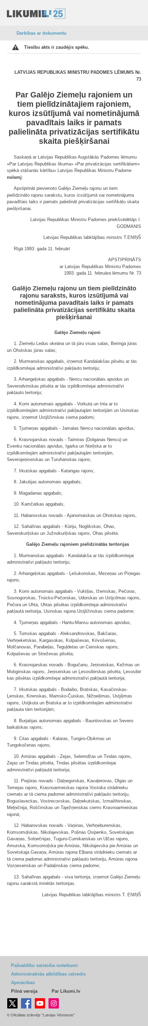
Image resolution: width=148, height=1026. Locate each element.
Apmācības (23, 982)
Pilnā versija (24, 991)
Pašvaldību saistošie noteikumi (44, 965)
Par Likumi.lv (66, 991)
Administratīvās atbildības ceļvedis (48, 974)
